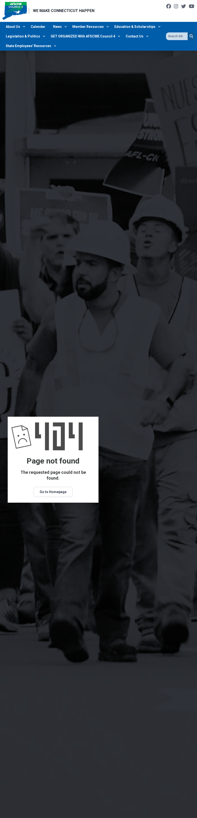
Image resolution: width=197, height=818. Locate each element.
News (57, 27)
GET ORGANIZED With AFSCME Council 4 (83, 36)
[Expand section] (24, 27)
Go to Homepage (53, 492)
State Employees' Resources (28, 46)
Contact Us (134, 36)
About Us (13, 27)
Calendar (38, 27)
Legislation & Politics (23, 36)
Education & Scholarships (134, 27)
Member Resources (88, 27)
